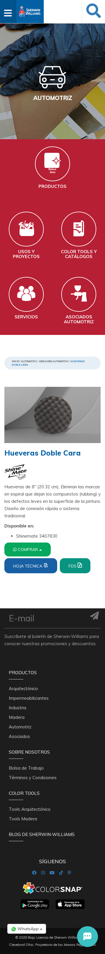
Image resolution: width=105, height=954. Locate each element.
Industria (17, 707)
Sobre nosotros (29, 752)
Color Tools (24, 793)
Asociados (19, 736)
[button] (87, 936)
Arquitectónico (23, 688)
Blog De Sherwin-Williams (42, 834)
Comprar (28, 549)
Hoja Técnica (28, 566)
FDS (73, 566)
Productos (23, 672)
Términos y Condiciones (33, 777)
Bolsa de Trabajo (26, 768)
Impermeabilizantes (29, 698)
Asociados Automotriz (54, 361)
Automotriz (29, 361)
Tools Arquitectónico (29, 809)
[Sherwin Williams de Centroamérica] (30, 9)
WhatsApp (28, 928)
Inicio (15, 361)
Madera (16, 717)
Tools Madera (23, 818)
